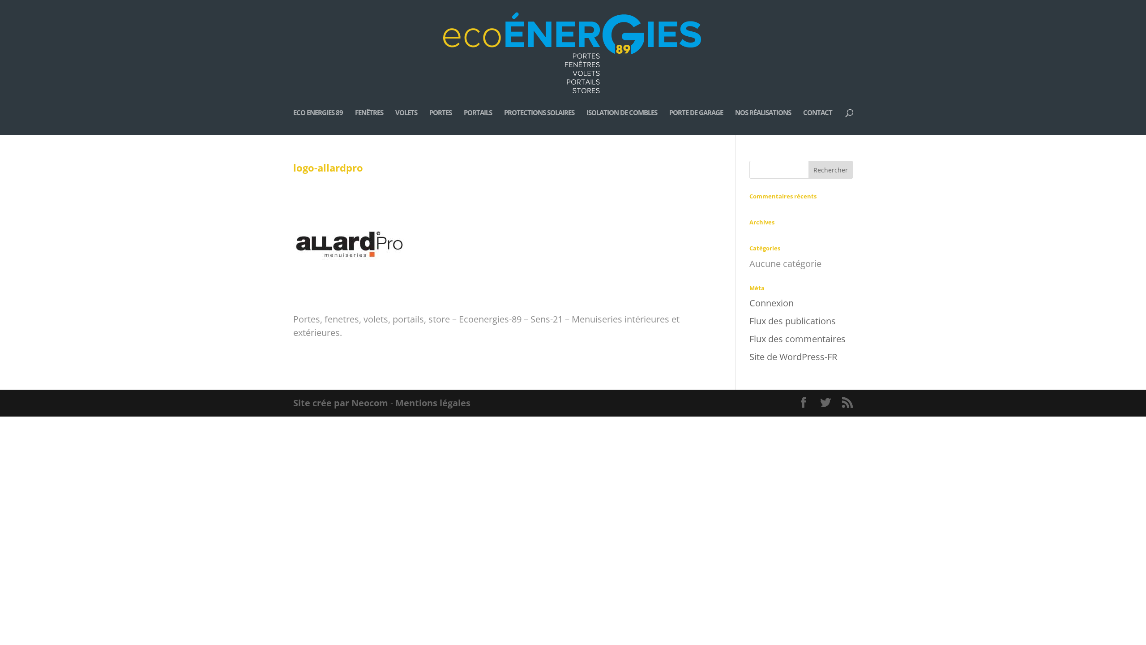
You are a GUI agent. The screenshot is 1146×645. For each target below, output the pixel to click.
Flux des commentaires (797, 339)
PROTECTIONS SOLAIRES (539, 113)
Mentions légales (432, 403)
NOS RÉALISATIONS (763, 113)
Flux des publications (792, 321)
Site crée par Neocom (340, 403)
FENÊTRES (369, 113)
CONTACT (817, 113)
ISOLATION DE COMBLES (621, 113)
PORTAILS (478, 113)
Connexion (771, 303)
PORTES (440, 113)
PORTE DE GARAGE (696, 113)
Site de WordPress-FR (793, 357)
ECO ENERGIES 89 (318, 113)
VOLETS (406, 113)
